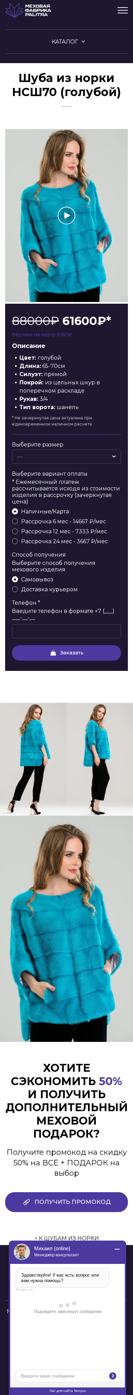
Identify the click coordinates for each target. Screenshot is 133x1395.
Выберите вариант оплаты (50, 473)
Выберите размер (37, 444)
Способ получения (39, 554)
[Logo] (28, 10)
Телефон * (26, 603)
